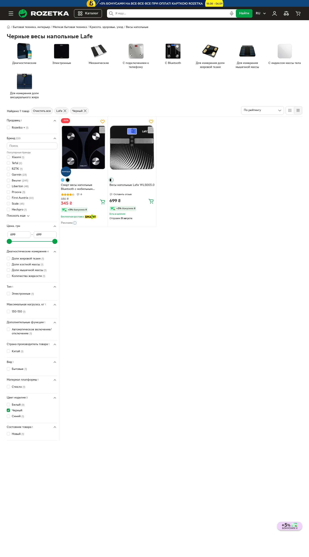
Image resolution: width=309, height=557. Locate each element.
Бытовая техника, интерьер (31, 27)
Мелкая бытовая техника (70, 27)
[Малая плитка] (298, 110)
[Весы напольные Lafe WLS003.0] (132, 147)
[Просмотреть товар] (62, 180)
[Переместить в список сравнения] (102, 130)
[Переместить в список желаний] (102, 121)
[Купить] (102, 201)
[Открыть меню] (11, 13)
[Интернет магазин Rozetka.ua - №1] (43, 13)
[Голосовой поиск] (231, 13)
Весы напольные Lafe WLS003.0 (132, 185)
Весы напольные (137, 27)
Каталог (91, 13)
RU (258, 13)
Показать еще (16, 215)
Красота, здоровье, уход (106, 27)
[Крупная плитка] (290, 110)
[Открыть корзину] (298, 13)
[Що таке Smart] (90, 216)
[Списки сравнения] (286, 13)
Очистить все (42, 111)
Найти (244, 13)
